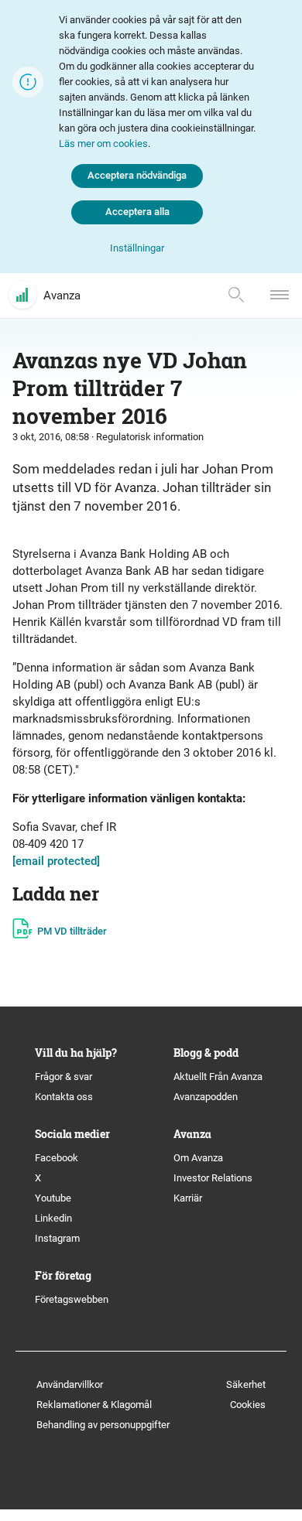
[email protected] (56, 861)
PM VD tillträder (72, 931)
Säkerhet (246, 1384)
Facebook (56, 1158)
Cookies (248, 1404)
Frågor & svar (63, 1076)
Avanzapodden (205, 1096)
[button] (137, 249)
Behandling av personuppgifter (103, 1424)
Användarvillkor (69, 1384)
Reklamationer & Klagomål (94, 1404)
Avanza (62, 295)
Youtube (53, 1198)
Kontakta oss (64, 1096)
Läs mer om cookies (103, 143)
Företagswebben (73, 1299)
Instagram (57, 1238)
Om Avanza (198, 1158)
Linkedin (53, 1218)
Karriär (187, 1198)
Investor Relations (212, 1178)
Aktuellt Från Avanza (218, 1076)
